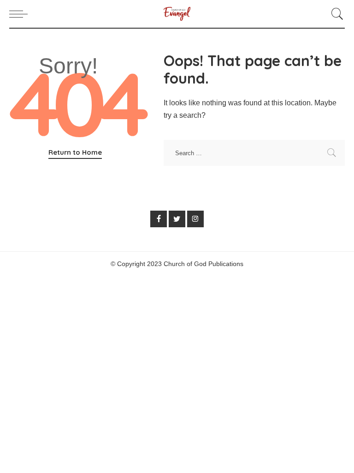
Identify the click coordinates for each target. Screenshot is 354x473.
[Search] (335, 14)
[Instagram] (195, 219)
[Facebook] (158, 219)
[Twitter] (177, 219)
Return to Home (75, 152)
